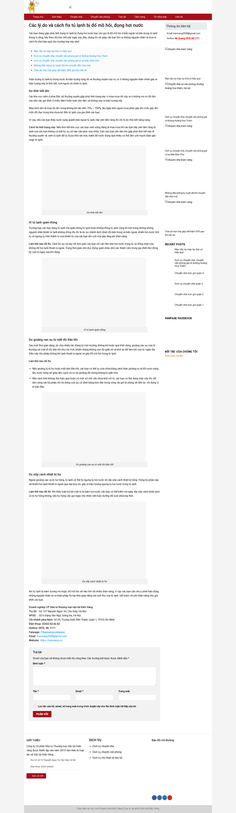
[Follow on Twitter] (164, 797)
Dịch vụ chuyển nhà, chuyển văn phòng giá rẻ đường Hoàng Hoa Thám (71, 56)
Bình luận (39, 663)
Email (79, 691)
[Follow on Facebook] (154, 797)
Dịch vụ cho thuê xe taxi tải (107, 757)
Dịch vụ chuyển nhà (103, 746)
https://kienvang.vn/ (51, 640)
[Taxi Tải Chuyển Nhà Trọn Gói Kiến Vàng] (45, 7)
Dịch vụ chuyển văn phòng (107, 751)
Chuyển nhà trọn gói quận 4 (189, 273)
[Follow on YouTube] (169, 797)
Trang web (124, 691)
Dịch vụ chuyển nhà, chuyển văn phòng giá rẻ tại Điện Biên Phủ (66, 60)
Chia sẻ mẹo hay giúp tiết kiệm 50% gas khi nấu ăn (60, 70)
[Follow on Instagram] (159, 797)
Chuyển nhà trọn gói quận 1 (189, 304)
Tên (36, 691)
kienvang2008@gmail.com (52, 636)
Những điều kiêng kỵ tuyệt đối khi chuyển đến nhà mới (62, 65)
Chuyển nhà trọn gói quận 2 (189, 294)
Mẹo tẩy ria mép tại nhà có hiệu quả (52, 51)
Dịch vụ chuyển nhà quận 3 (189, 283)
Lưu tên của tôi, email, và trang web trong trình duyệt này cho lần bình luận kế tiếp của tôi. (87, 706)
